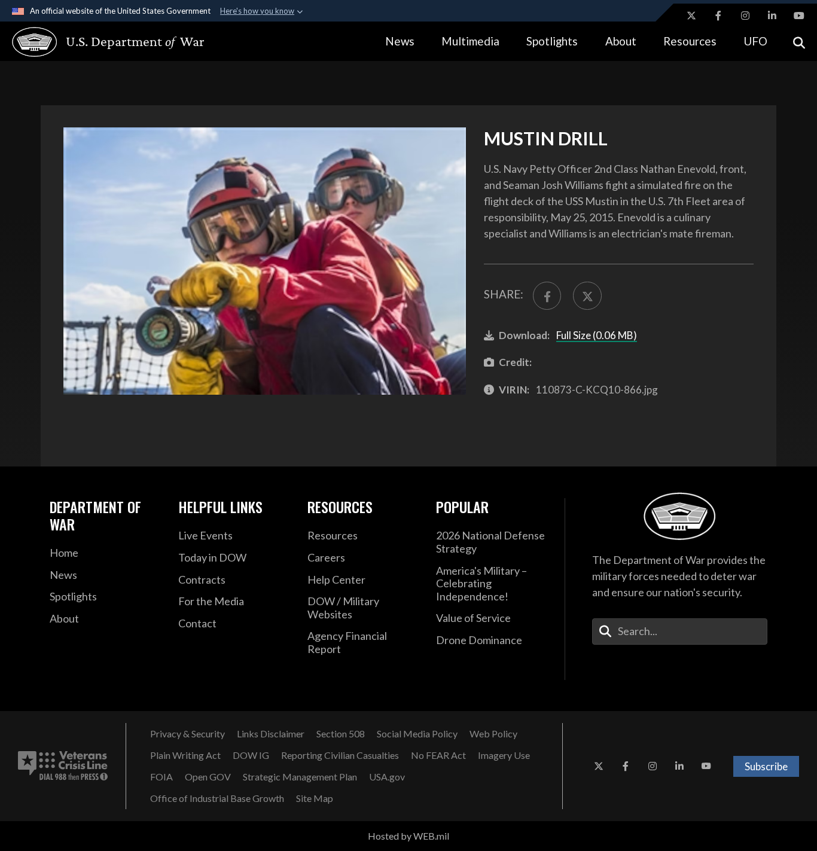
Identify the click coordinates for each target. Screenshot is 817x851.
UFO (755, 41)
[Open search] (799, 41)
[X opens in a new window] (691, 16)
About (620, 41)
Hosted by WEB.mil (408, 835)
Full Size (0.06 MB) (596, 335)
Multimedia (470, 41)
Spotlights (552, 41)
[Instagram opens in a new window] (745, 16)
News (399, 41)
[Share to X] (587, 296)
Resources (690, 41)
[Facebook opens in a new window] (718, 16)
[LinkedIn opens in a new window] (772, 16)
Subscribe (766, 766)
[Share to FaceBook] (547, 296)
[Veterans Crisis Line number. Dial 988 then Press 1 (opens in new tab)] (63, 766)
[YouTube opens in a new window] (799, 16)
